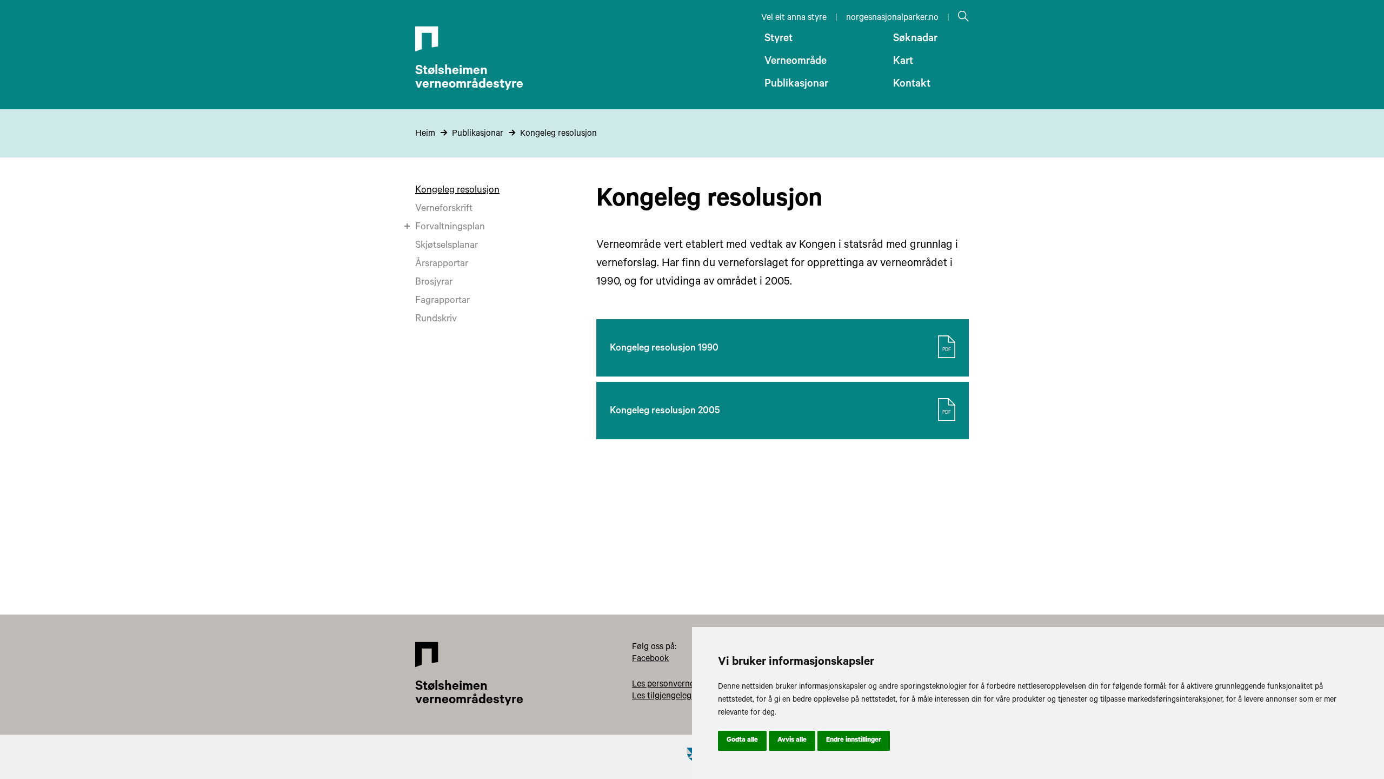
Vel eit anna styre (794, 18)
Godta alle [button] (742, 740)
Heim (425, 134)
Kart (903, 62)
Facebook (650, 659)
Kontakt (911, 85)
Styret (778, 39)
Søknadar (915, 39)
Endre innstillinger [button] (853, 740)
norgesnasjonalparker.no (892, 18)
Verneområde (795, 62)
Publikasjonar (796, 85)
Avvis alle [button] (792, 740)
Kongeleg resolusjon (558, 134)
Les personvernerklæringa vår (688, 685)
